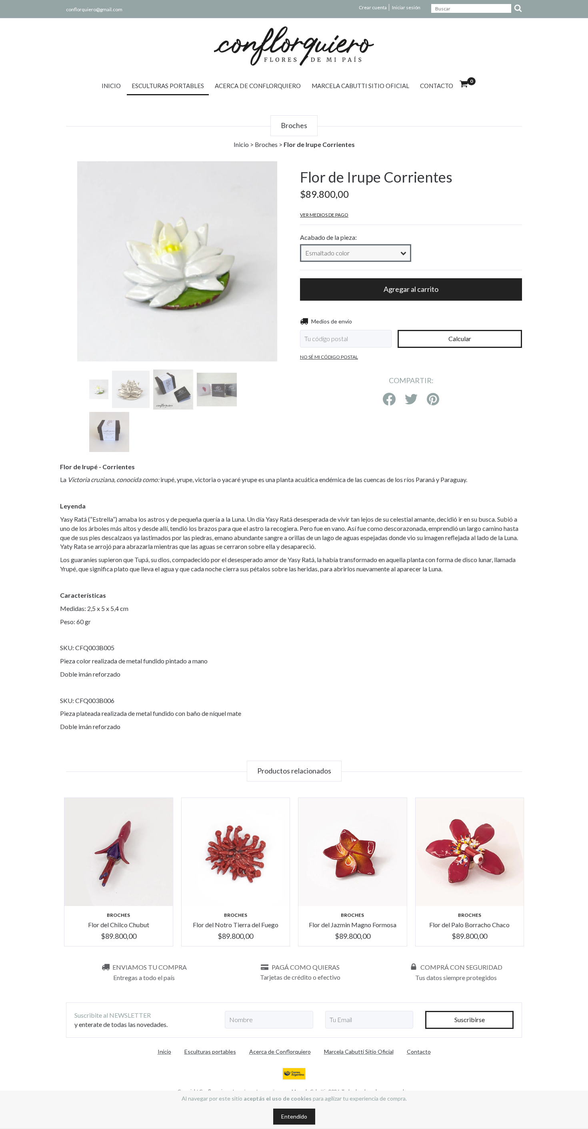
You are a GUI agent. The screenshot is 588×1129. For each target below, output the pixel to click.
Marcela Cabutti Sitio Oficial (360, 85)
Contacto (436, 85)
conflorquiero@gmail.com (94, 9)
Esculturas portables (168, 85)
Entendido (294, 1116)
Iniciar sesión (406, 7)
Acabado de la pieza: (328, 237)
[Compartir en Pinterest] (433, 399)
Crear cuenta (373, 7)
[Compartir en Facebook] (389, 399)
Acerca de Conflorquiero (258, 85)
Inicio (111, 85)
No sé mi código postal (329, 357)
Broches (266, 144)
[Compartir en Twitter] (411, 399)
